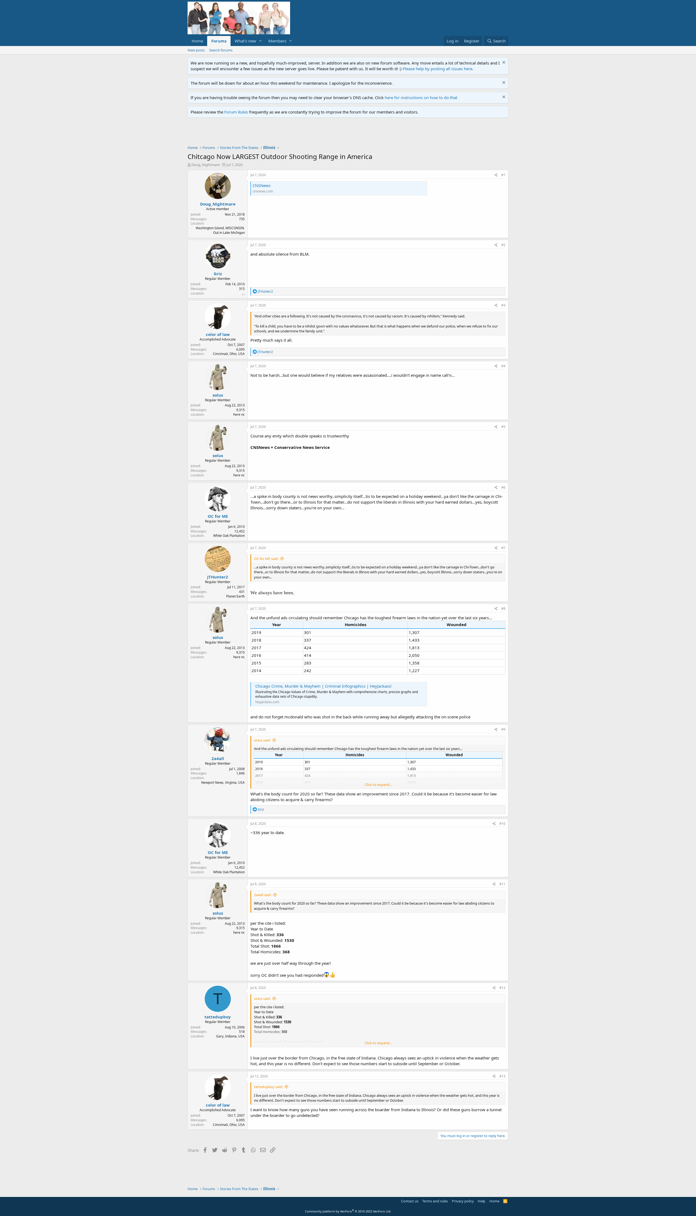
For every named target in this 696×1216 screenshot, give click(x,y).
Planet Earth (235, 596)
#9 (503, 729)
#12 (502, 987)
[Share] (496, 175)
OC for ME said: (266, 558)
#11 (502, 884)
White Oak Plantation (229, 535)
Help (481, 1201)
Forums (218, 41)
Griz (218, 273)
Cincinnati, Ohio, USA (229, 353)
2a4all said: (262, 894)
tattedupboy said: (268, 1086)
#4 (503, 366)
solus (218, 395)
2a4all (218, 758)
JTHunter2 (217, 577)
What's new (245, 41)
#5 (503, 426)
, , (243, 293)
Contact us (409, 1201)
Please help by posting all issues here (437, 68)
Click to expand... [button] (378, 784)
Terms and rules (435, 1201)
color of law (218, 334)
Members (277, 41)
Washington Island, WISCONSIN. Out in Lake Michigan (220, 230)
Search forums (220, 50)
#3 (503, 305)
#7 (503, 548)
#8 (503, 608)
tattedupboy (217, 1016)
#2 (503, 245)
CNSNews (262, 185)
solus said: (262, 740)
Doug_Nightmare (205, 164)
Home (197, 41)
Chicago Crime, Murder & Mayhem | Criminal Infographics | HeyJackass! (323, 686)
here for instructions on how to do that (421, 97)
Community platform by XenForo (348, 1211)
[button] (260, 41)
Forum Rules (236, 112)
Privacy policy (463, 1201)
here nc (239, 414)
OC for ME (218, 516)
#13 (502, 1076)
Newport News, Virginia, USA (223, 782)
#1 (503, 175)
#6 (503, 487)
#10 (502, 823)
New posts (196, 50)
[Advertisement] (287, 133)
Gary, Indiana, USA (230, 1036)
